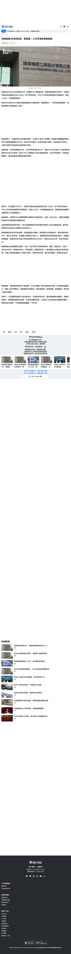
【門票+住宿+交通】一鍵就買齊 (35, 344)
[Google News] (44, 876)
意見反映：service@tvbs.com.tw (35, 869)
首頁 (2, 35)
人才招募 (3, 918)
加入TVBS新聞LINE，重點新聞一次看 (35, 373)
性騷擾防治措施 (5, 900)
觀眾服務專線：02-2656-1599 (35, 871)
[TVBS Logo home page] (7, 26)
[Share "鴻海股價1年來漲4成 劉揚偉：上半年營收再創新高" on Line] (64, 26)
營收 (21, 332)
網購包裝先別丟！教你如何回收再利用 (35, 353)
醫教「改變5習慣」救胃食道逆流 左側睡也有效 (20, 31)
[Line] (30, 876)
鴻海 (4, 332)
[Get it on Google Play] (41, 943)
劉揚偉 (33, 332)
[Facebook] (27, 876)
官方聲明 (3, 933)
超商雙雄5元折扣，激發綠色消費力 (35, 349)
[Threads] (34, 876)
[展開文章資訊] (68, 43)
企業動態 (3, 916)
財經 (6, 35)
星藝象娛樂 (4, 923)
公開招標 (3, 928)
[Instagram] (37, 876)
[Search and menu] (68, 26)
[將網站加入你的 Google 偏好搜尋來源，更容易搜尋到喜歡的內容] (35, 376)
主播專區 (3, 921)
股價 (15, 332)
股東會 (27, 332)
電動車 (10, 332)
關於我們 (3, 886)
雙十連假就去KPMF (35, 340)
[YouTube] (40, 876)
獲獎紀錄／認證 (5, 936)
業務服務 (3, 931)
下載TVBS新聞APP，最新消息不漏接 (35, 371)
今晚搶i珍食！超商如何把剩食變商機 (35, 351)
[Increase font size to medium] (61, 26)
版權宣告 (3, 905)
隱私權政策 (4, 897)
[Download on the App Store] (29, 943)
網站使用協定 (5, 902)
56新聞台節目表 (5, 888)
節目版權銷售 (5, 926)
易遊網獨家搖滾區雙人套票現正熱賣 (35, 342)
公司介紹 (3, 914)
